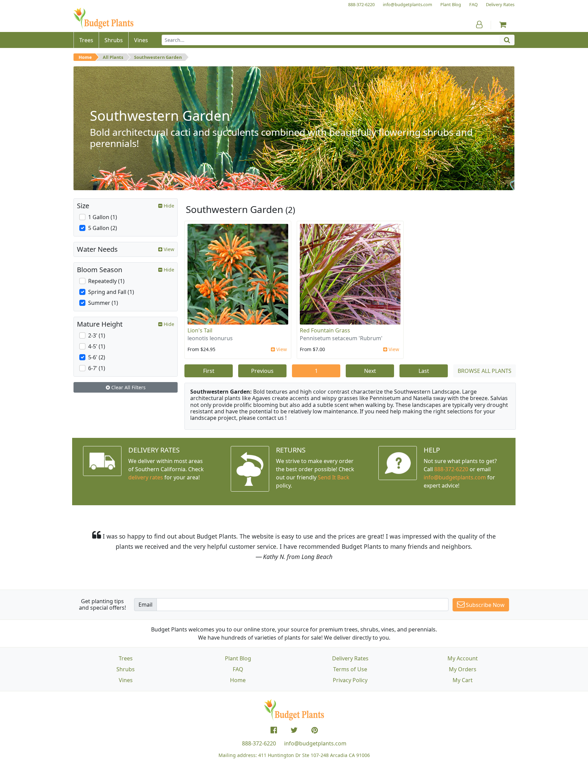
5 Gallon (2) (102, 228)
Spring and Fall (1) (111, 292)
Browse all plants (484, 371)
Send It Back (333, 477)
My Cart (463, 680)
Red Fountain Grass (325, 330)
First (208, 371)
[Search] (507, 40)
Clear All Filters (128, 387)
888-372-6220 (451, 469)
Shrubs (125, 669)
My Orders (462, 669)
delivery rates (145, 477)
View (281, 349)
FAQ (238, 669)
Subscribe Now (484, 605)
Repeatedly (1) (106, 281)
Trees (126, 658)
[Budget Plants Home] (103, 18)
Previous (262, 371)
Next (370, 371)
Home (85, 57)
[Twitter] (294, 730)
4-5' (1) (96, 346)
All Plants (113, 57)
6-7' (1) (96, 368)
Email (145, 604)
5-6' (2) (96, 357)
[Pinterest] (314, 730)
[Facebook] (273, 730)
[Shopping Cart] (503, 24)
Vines (126, 680)
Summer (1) (103, 303)
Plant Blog (238, 658)
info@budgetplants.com (315, 743)
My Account (462, 658)
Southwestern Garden (158, 57)
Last (424, 371)
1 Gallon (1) (102, 217)
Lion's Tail (199, 330)
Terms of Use (350, 669)
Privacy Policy (350, 680)
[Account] (479, 24)
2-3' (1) (96, 335)
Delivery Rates (350, 658)
